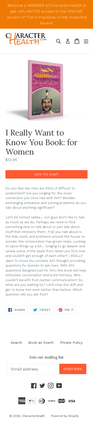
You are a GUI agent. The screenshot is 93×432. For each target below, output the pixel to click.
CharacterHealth (33, 416)
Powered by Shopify (65, 416)
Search (16, 342)
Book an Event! (41, 342)
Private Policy (71, 342)
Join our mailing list (46, 357)
